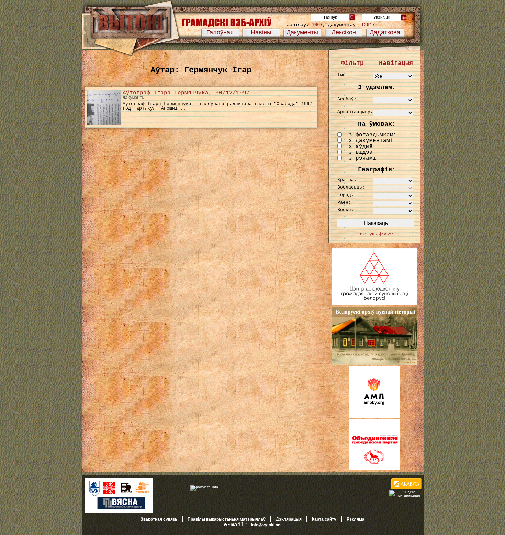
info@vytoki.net (266, 525)
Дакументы (302, 32)
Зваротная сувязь (159, 519)
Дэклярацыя (289, 519)
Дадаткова (385, 32)
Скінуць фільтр (377, 234)
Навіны (261, 32)
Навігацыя (396, 63)
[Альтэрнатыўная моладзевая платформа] (374, 416)
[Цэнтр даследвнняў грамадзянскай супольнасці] (374, 304)
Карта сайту (324, 519)
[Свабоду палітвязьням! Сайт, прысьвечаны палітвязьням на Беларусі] (204, 486)
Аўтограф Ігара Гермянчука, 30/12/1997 (186, 93)
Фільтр (352, 63)
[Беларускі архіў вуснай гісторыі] (374, 363)
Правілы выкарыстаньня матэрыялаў (227, 519)
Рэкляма (355, 519)
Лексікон (344, 32)
